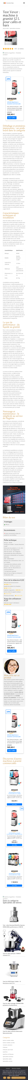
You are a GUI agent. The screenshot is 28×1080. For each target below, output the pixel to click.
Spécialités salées (7, 1059)
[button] (14, 54)
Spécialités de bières (15, 28)
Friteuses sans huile (8, 1049)
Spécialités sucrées (7, 1061)
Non (9, 1077)
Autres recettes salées (8, 1040)
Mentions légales (16, 1068)
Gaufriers (5, 1052)
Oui (4, 1077)
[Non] (26, 1074)
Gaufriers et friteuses (8, 1054)
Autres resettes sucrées (9, 1042)
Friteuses (5, 1047)
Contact (8, 1068)
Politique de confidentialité (18, 1077)
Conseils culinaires (7, 1045)
